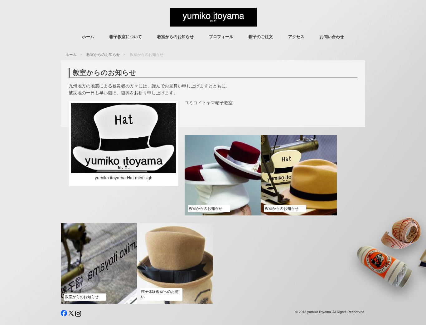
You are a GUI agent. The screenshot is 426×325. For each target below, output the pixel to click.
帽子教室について (125, 36)
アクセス (296, 36)
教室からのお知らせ (175, 36)
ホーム (88, 36)
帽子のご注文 (261, 36)
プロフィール (221, 36)
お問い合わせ (332, 36)
